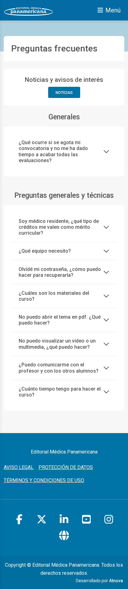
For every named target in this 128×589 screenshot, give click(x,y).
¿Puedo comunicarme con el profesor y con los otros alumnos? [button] (58, 368)
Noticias (64, 93)
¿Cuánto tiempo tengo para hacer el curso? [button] (60, 392)
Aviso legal (19, 467)
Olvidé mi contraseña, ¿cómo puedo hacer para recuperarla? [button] (60, 272)
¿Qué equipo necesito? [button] (45, 251)
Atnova (116, 580)
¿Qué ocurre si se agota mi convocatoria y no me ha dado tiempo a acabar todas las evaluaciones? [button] (53, 151)
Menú (113, 10)
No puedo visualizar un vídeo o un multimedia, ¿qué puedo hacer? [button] (57, 344)
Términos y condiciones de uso (44, 480)
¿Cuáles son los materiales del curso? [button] (54, 296)
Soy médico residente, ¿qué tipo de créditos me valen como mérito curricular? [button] (59, 227)
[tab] (64, 151)
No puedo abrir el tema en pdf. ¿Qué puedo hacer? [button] (60, 320)
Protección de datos (66, 467)
